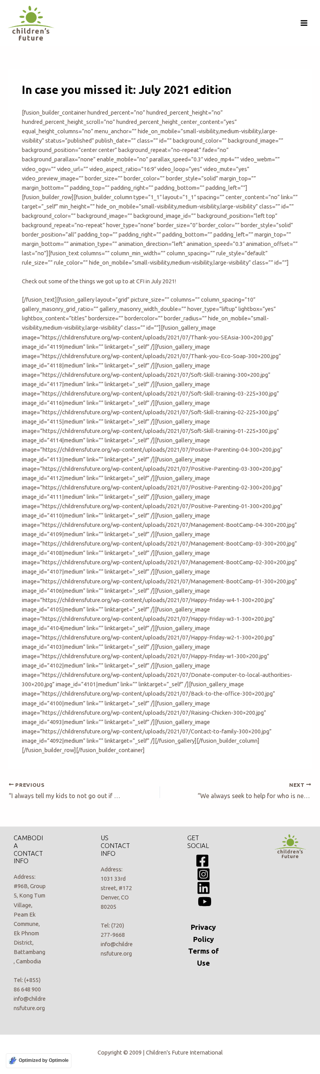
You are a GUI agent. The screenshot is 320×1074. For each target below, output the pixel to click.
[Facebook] (202, 860)
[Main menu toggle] (304, 23)
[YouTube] (205, 901)
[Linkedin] (203, 888)
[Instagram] (203, 874)
